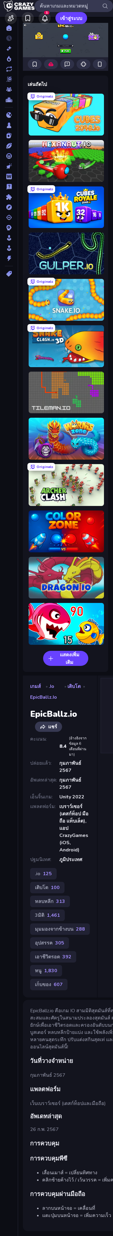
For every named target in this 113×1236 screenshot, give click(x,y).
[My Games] (28, 18)
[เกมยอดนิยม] (9, 59)
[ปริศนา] (9, 197)
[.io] (9, 115)
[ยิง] (9, 217)
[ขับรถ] (9, 156)
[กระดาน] (9, 125)
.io (51, 686)
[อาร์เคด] (9, 248)
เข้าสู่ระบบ (71, 18)
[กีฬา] (9, 146)
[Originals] (9, 79)
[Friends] (11, 18)
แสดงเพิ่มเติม (70, 658)
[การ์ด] (9, 135)
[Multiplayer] (9, 89)
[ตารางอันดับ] (9, 100)
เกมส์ (35, 686)
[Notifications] (45, 18)
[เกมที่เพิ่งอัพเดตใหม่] (9, 69)
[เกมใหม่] (9, 48)
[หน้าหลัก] (9, 28)
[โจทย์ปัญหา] (9, 187)
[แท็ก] (9, 274)
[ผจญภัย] (9, 207)
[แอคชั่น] (9, 258)
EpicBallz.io (43, 697)
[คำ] (9, 176)
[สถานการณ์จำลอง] (9, 238)
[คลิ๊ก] (9, 166)
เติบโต (74, 686)
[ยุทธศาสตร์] (9, 228)
